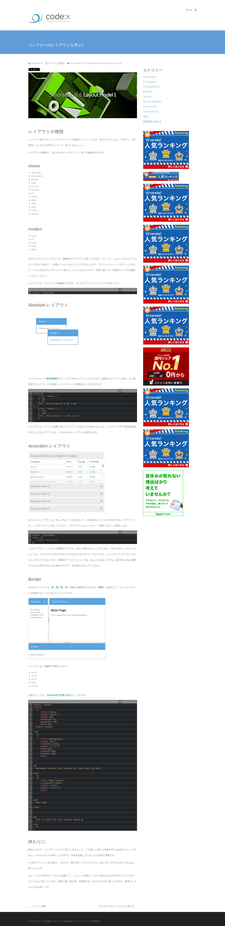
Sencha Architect (152, 101)
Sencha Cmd (150, 106)
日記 (145, 116)
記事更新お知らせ (152, 121)
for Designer (149, 81)
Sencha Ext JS (115, 63)
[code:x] (49, 14)
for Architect (76, 63)
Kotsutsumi (37, 63)
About (189, 10)
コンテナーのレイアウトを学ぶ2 (117, 906)
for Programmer (91, 63)
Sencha (103, 63)
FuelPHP (147, 91)
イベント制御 (37, 906)
